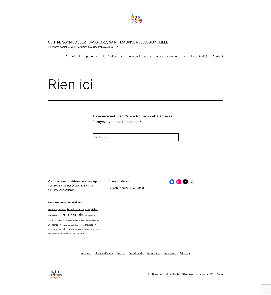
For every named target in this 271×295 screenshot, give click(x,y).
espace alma (95, 221)
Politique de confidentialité (164, 274)
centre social (71, 214)
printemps (82, 229)
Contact (217, 56)
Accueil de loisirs (75, 209)
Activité (87, 209)
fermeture (63, 225)
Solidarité (67, 234)
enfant (88, 221)
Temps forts (76, 234)
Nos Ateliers (110, 56)
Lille (64, 229)
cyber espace (68, 221)
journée (58, 229)
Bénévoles (53, 215)
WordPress (216, 274)
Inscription (86, 56)
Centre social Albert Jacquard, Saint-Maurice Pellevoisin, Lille (108, 42)
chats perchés (90, 216)
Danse (75, 221)
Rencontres (90, 229)
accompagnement (57, 209)
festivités (71, 225)
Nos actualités (199, 56)
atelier (94, 209)
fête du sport (80, 225)
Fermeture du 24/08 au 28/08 (126, 187)
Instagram (51, 229)
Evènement (53, 225)
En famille (81, 221)
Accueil (70, 56)
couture (59, 221)
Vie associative (136, 56)
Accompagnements (168, 56)
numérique (72, 229)
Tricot (83, 234)
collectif (52, 220)
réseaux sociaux (57, 234)
